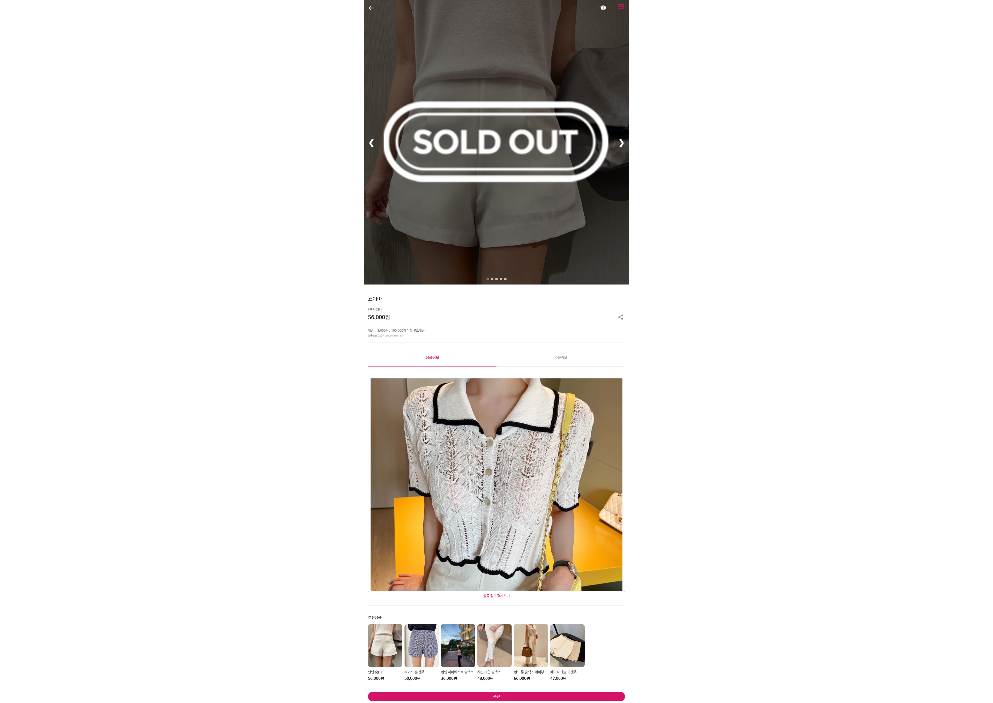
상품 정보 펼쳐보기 (496, 596)
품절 (496, 696)
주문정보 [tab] (561, 358)
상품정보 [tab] (432, 357)
